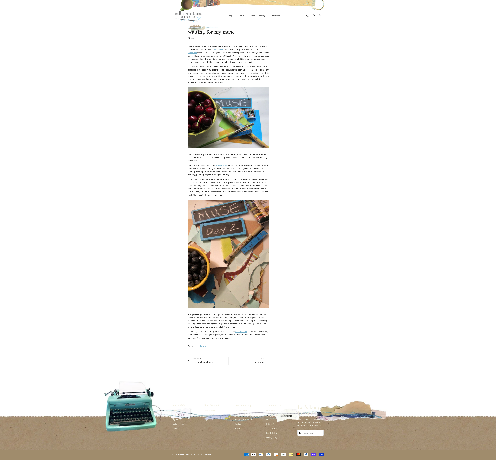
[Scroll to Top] (491, 446)
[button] (320, 16)
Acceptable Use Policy (275, 415)
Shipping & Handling (243, 415)
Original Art (208, 419)
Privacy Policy (271, 437)
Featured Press (178, 424)
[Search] (307, 16)
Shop (230, 16)
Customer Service (242, 410)
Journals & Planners (211, 415)
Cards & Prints (209, 410)
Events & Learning (257, 16)
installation (192, 53)
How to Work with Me (244, 419)
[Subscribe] (321, 433)
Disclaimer (270, 419)
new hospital (218, 49)
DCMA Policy (271, 410)
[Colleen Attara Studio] (188, 16)
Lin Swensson (241, 331)
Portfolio (175, 415)
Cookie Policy (271, 433)
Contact (238, 424)
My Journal (204, 346)
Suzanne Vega (221, 165)
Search (237, 428)
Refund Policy (271, 424)
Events (175, 428)
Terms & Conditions (274, 428)
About (241, 16)
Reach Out (276, 16)
